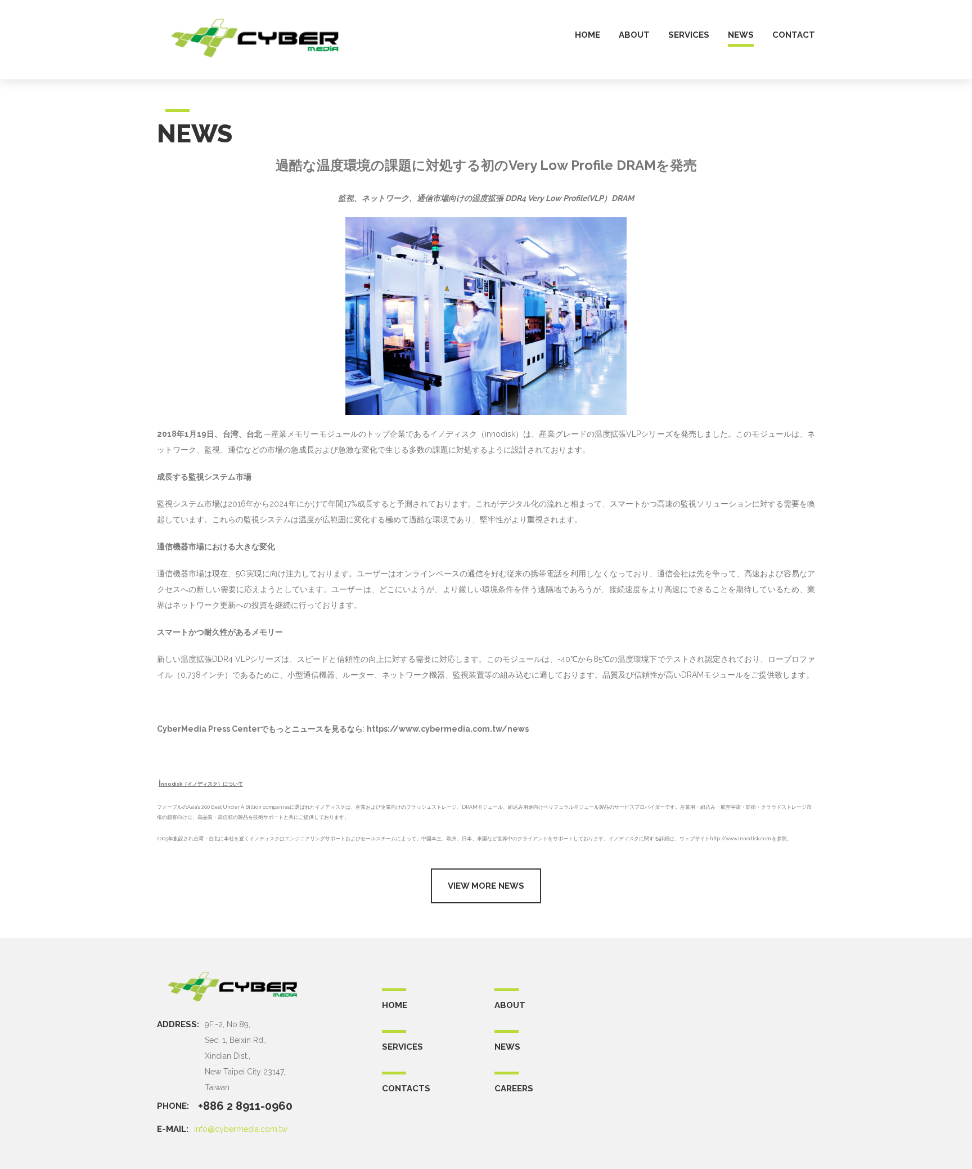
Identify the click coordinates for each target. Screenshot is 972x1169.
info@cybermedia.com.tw (240, 1129)
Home (394, 1005)
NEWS (507, 1047)
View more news (486, 886)
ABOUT (509, 1005)
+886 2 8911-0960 (245, 1106)
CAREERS (513, 1088)
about (634, 35)
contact (793, 35)
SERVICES (402, 1047)
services (688, 35)
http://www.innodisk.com (740, 838)
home (587, 35)
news (741, 35)
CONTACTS (406, 1088)
